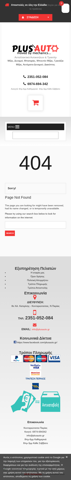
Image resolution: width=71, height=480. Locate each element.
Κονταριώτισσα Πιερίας (35, 428)
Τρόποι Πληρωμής (37, 284)
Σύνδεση (32, 17)
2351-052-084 (37, 77)
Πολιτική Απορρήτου (37, 280)
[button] (11, 127)
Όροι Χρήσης (37, 276)
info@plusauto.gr (41, 329)
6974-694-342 (37, 84)
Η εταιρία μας (37, 272)
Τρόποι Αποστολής (38, 287)
